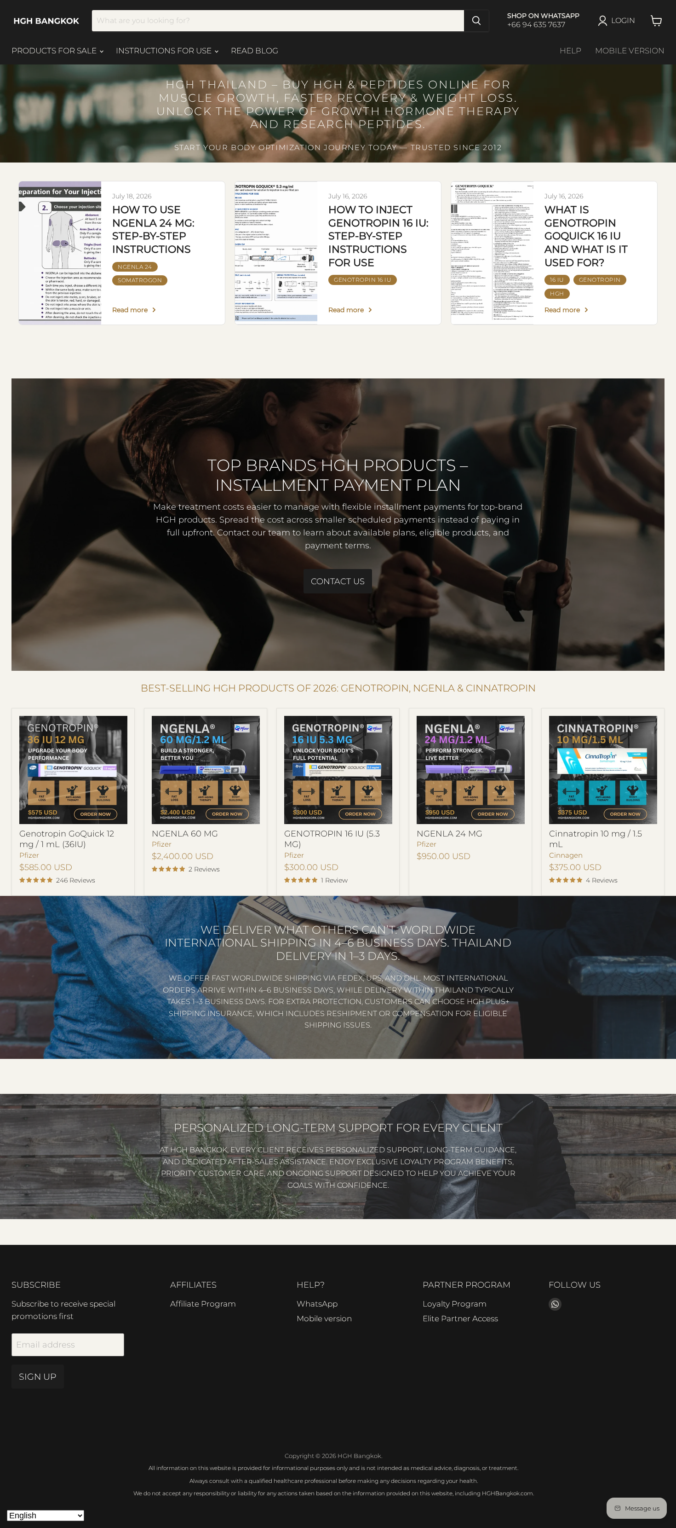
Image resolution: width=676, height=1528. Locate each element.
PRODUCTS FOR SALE (54, 50)
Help (570, 50)
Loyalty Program (455, 1303)
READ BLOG (254, 50)
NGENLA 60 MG (185, 834)
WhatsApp (317, 1303)
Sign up (38, 1376)
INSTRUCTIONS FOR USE (164, 50)
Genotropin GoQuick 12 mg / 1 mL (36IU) (66, 839)
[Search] (476, 20)
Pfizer (29, 855)
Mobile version (630, 50)
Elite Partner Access (460, 1318)
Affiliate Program (203, 1303)
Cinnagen (566, 855)
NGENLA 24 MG (449, 834)
